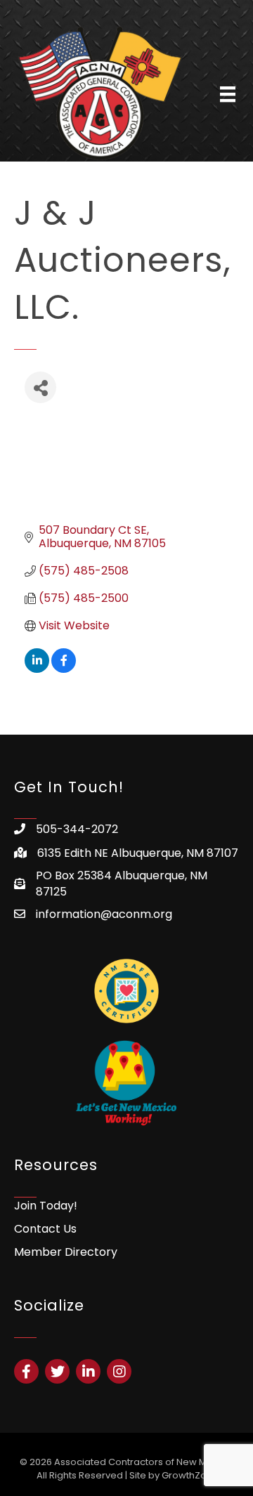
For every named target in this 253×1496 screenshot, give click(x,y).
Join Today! (45, 1206)
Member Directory (65, 1252)
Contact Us (45, 1229)
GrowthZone (190, 1475)
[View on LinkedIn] (37, 669)
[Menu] (227, 94)
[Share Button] (40, 387)
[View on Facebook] (63, 669)
